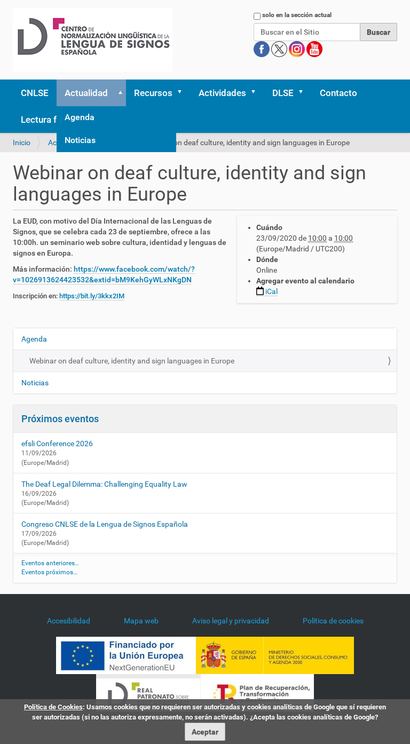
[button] (118, 93)
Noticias (80, 140)
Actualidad (86, 93)
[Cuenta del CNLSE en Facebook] (262, 48)
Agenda (79, 117)
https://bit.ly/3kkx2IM (91, 296)
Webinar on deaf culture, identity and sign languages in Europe (131, 361)
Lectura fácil (45, 119)
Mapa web (141, 620)
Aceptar (205, 731)
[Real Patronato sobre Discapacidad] (148, 691)
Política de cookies (333, 620)
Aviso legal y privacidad (230, 620)
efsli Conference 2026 (57, 443)
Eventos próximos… (49, 572)
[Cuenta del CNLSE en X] (280, 48)
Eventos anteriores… (50, 563)
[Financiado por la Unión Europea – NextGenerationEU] (126, 654)
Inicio (21, 142)
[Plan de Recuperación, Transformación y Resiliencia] (257, 691)
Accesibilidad (68, 620)
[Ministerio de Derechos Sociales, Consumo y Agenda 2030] (275, 654)
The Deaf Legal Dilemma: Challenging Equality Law (104, 484)
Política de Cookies (53, 707)
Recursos (153, 93)
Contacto (338, 93)
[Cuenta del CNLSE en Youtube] (314, 48)
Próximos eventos (60, 418)
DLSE (283, 93)
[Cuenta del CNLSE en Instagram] (297, 48)
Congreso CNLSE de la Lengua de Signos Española (104, 524)
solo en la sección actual (297, 15)
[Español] (92, 40)
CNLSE (35, 93)
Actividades (222, 93)
